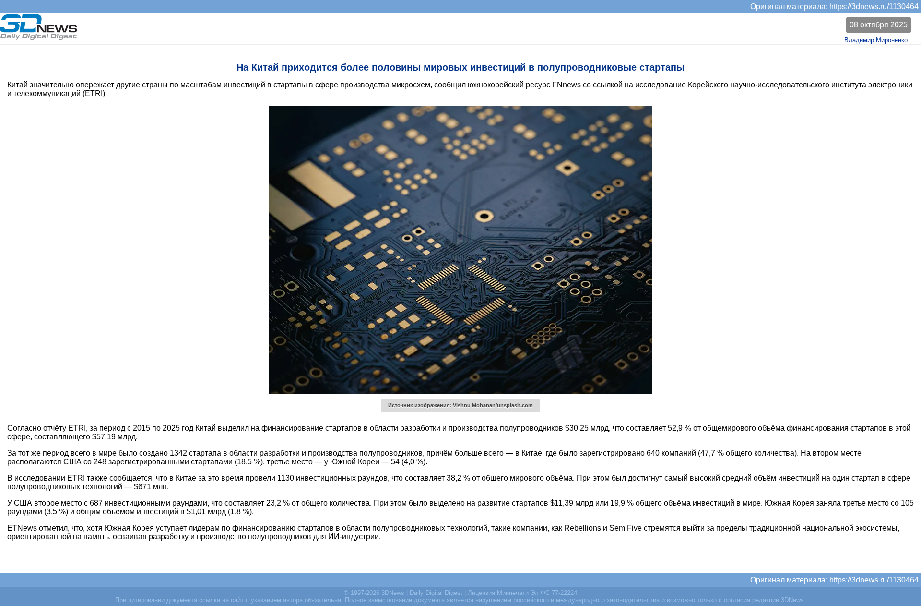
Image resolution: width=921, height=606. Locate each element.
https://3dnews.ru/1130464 (874, 6)
